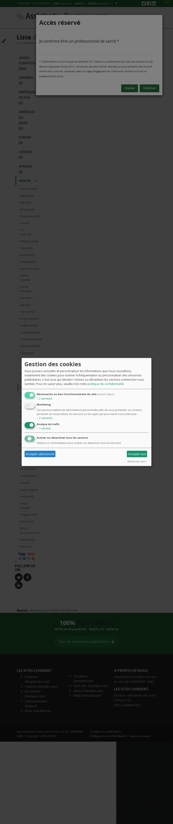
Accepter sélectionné (40, 454)
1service (44, 428)
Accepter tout (137, 454)
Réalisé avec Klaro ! (137, 461)
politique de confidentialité (106, 384)
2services (44, 398)
